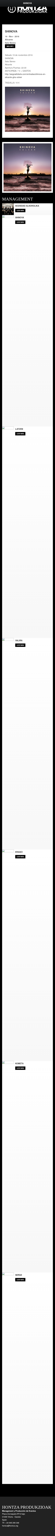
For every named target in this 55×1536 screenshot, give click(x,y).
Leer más (20, 210)
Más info (10, 46)
